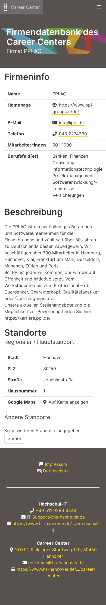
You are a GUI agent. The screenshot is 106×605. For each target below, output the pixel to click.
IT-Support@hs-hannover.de (56, 517)
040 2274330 (73, 133)
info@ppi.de (71, 122)
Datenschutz (56, 470)
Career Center (25, 7)
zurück (15, 438)
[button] (99, 7)
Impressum (56, 464)
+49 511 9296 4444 (56, 510)
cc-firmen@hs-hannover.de (56, 562)
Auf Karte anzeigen (68, 402)
